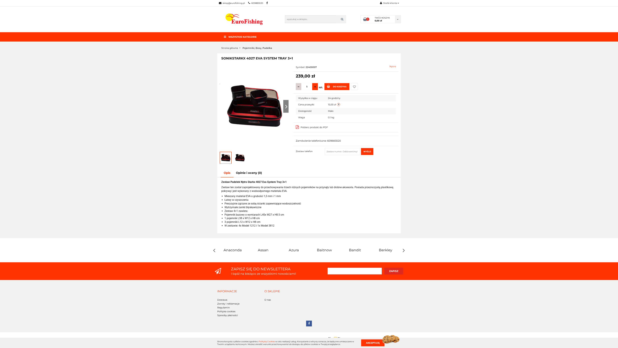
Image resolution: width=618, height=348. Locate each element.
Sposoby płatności (227, 315)
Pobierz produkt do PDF (314, 127)
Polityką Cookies (267, 341)
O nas (267, 299)
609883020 (257, 3)
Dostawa (222, 299)
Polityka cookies (226, 311)
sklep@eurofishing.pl (234, 3)
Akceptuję (373, 342)
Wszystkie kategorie (242, 36)
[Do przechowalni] (354, 86)
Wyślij (367, 151)
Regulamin (223, 307)
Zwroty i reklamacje (228, 303)
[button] (227, 291)
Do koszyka (339, 86)
